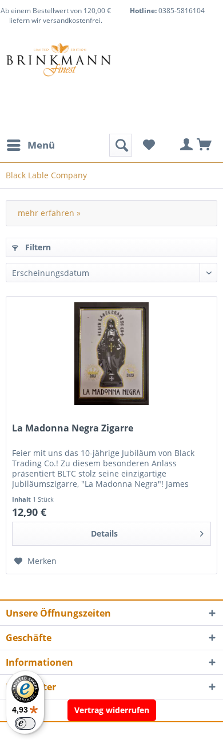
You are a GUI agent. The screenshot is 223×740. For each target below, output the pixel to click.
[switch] (25, 723)
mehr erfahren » (49, 212)
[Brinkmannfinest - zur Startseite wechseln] (59, 70)
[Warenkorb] (204, 145)
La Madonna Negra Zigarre (72, 428)
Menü (41, 144)
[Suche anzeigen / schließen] (120, 145)
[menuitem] (30, 145)
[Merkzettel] (148, 145)
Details (104, 533)
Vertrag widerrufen (111, 710)
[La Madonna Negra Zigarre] (111, 353)
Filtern (37, 247)
